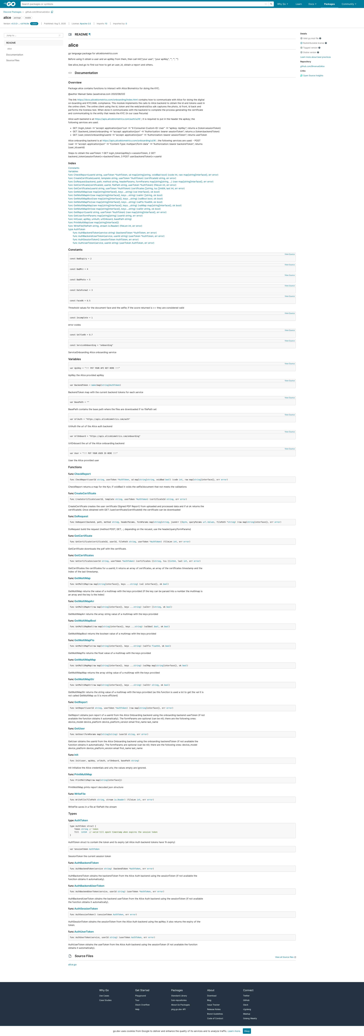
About (210, 990)
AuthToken (115, 385)
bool (167, 479)
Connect (248, 990)
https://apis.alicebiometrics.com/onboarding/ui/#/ (129, 140)
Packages (329, 4)
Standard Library (179, 995)
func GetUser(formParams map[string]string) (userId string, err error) (105, 215)
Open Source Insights (313, 75)
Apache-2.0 (85, 23)
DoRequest (81, 516)
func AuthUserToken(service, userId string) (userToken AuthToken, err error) (113, 242)
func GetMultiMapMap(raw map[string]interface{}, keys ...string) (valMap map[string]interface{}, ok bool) (125, 205)
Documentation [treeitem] (14, 54)
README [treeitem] (11, 42)
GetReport (80, 702)
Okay (247, 1031)
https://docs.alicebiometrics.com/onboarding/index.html (107, 99)
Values (210, 522)
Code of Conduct (215, 1018)
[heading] (12, 4)
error (224, 479)
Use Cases (104, 995)
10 (102, 23)
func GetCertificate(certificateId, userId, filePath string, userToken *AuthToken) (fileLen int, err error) (122, 185)
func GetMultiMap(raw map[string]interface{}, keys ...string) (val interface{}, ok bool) (114, 191)
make (93, 385)
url (204, 522)
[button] (301, 38)
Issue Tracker (213, 1004)
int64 (173, 561)
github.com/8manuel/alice (37, 12)
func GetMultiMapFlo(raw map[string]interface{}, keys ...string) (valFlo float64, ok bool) (115, 202)
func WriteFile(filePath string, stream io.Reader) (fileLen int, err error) (105, 225)
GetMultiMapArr (84, 601)
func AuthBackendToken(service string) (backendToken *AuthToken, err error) (115, 232)
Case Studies (105, 1000)
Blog (209, 1000)
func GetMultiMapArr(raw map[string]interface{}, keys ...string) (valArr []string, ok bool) (115, 195)
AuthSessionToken (86, 908)
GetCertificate (83, 535)
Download (211, 995)
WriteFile (80, 793)
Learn (299, 4)
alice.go (72, 964)
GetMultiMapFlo (84, 640)
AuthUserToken (84, 931)
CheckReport (82, 473)
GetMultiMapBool (85, 620)
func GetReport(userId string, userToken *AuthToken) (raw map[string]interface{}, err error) (117, 212)
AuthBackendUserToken (89, 885)
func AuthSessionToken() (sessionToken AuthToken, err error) (106, 239)
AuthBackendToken (86, 862)
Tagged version (310, 47)
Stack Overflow (142, 1004)
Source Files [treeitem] (12, 60)
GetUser (79, 728)
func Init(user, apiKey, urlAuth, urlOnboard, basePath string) (100, 219)
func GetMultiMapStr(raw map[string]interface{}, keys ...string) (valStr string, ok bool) (114, 208)
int (180, 479)
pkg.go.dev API (178, 1009)
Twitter (246, 995)
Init (76, 754)
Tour (137, 1000)
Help (137, 1009)
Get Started (142, 990)
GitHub (246, 1000)
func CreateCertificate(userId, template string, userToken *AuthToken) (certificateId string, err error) (122, 178)
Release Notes (214, 1009)
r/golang (247, 1009)
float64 (156, 646)
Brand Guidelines (215, 1014)
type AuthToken (76, 229)
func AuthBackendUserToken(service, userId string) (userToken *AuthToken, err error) (119, 236)
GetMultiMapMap (85, 659)
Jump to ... (11, 35)
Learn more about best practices (315, 57)
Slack (245, 1004)
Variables (73, 171)
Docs (311, 4)
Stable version (310, 52)
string (105, 385)
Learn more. (234, 1031)
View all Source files (284, 957)
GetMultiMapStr (84, 679)
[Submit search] (271, 4)
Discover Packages (12, 12)
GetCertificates (84, 555)
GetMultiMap (82, 578)
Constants (73, 167)
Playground (140, 995)
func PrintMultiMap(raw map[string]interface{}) (93, 222)
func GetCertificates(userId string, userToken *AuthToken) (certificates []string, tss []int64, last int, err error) (126, 188)
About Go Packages (180, 1004)
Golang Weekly (250, 1018)
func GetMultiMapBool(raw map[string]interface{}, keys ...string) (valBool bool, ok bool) (115, 198)
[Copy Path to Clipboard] (52, 12)
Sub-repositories (179, 1000)
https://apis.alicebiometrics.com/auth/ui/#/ (118, 119)
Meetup (246, 1014)
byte (184, 522)
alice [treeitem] (9, 48)
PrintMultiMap (83, 774)
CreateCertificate (85, 493)
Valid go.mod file (311, 38)
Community (348, 4)
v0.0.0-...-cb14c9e (16, 23)
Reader (121, 800)
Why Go (281, 4)
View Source (290, 254)
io (115, 800)
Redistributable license (314, 43)
